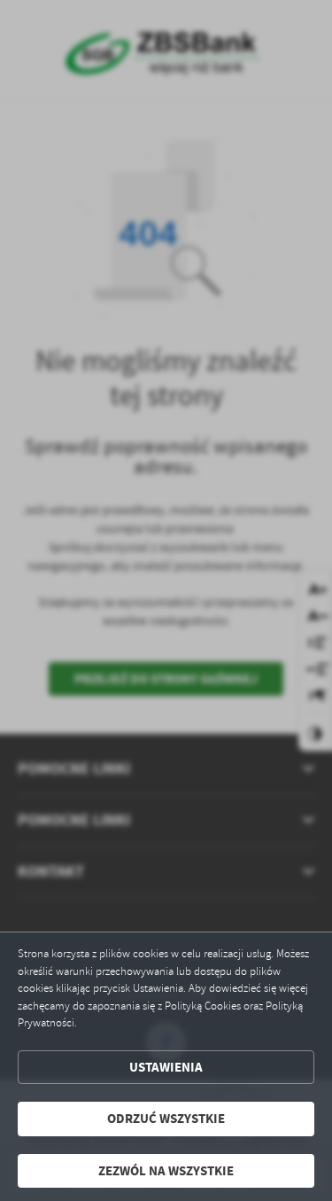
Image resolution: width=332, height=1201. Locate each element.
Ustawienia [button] (166, 1067)
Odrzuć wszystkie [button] (166, 1118)
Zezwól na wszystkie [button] (166, 1171)
